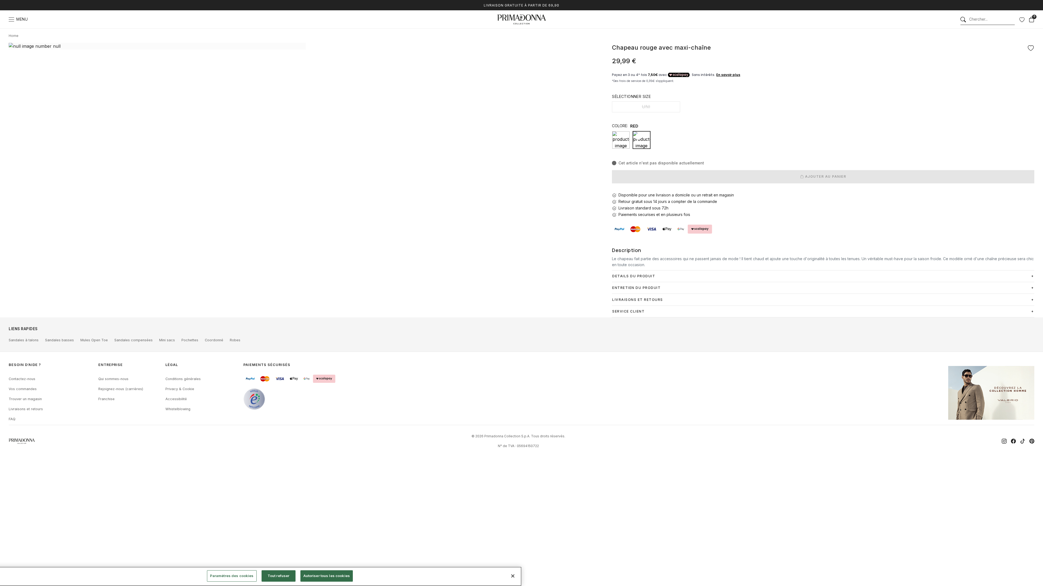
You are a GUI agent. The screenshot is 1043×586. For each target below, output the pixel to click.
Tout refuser (279, 576)
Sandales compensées (133, 340)
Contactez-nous (22, 379)
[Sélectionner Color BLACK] (621, 140)
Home (13, 36)
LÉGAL (171, 365)
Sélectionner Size (631, 96)
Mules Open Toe (94, 340)
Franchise (106, 399)
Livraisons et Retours (637, 300)
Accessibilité (176, 399)
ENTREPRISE (110, 365)
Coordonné (214, 340)
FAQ (12, 419)
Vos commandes (23, 389)
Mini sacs (167, 340)
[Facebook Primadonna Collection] (1013, 441)
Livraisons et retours (26, 409)
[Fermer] (513, 576)
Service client (628, 311)
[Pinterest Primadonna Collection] (1031, 441)
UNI (646, 106)
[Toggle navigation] (11, 19)
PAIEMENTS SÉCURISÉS (266, 365)
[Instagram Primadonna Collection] (1004, 441)
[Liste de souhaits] (1022, 19)
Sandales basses (59, 340)
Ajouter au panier (825, 176)
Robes (235, 340)
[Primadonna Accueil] (521, 19)
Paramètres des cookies (232, 576)
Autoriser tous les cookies (326, 576)
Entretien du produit (636, 288)
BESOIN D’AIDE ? (25, 365)
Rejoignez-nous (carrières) (120, 389)
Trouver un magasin (25, 399)
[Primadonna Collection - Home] (22, 441)
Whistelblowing (177, 409)
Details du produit (633, 276)
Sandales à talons (24, 340)
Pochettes (189, 340)
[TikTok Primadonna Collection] (1022, 441)
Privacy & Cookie (179, 389)
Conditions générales (183, 379)
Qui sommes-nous (113, 379)
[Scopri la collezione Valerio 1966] (991, 393)
